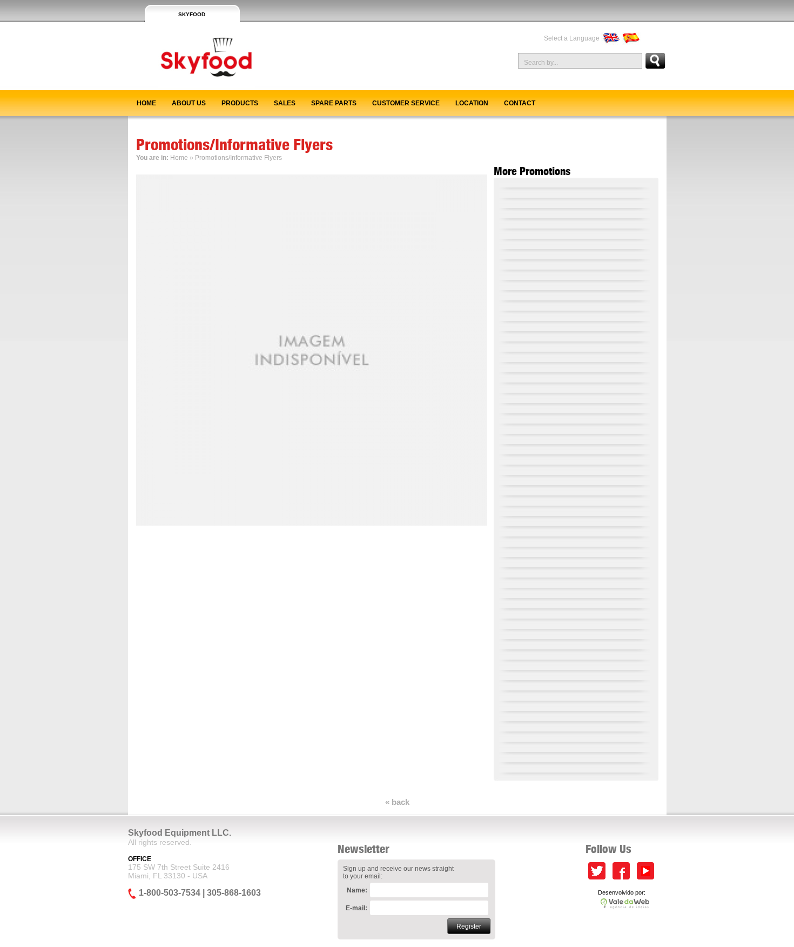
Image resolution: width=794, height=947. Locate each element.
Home (146, 103)
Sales (284, 103)
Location (471, 103)
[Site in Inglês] (610, 38)
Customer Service (406, 103)
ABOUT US (189, 103)
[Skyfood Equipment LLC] (191, 86)
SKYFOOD (191, 14)
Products (239, 103)
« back (397, 802)
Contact (519, 103)
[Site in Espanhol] (631, 38)
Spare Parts (333, 103)
